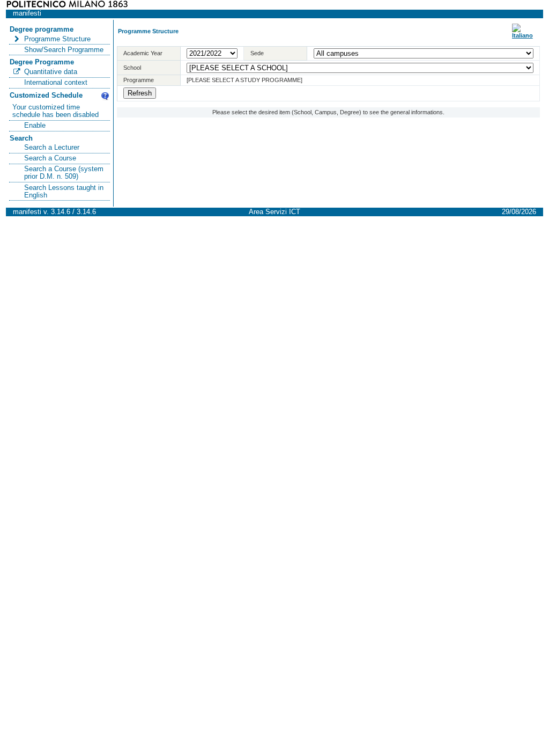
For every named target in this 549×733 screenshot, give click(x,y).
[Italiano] (522, 35)
